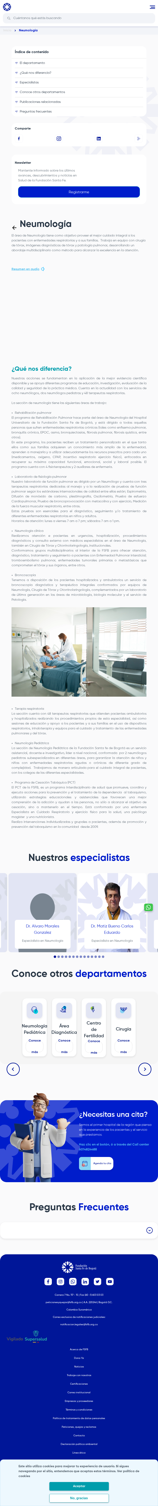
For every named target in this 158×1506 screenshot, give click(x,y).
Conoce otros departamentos (42, 92)
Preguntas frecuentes (36, 111)
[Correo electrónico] (139, 138)
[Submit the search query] (8, 18)
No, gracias (79, 1498)
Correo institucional (79, 1392)
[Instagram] (59, 138)
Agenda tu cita (42, 942)
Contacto (79, 1435)
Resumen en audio (26, 269)
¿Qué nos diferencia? (35, 73)
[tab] (55, 956)
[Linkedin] (99, 138)
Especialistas (29, 82)
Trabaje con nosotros (79, 1375)
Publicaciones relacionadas (40, 102)
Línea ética (79, 1453)
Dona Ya (79, 1358)
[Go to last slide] (13, 1069)
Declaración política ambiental (79, 1444)
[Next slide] (144, 1069)
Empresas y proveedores (79, 1401)
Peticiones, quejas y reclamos (79, 1427)
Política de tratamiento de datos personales (79, 1418)
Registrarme (79, 192)
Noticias (79, 1367)
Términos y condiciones (79, 1410)
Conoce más (35, 1046)
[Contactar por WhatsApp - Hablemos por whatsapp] (148, 907)
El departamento (32, 63)
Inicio (7, 30)
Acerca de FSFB (79, 1349)
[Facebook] (19, 138)
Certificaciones (79, 1384)
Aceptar (79, 1486)
